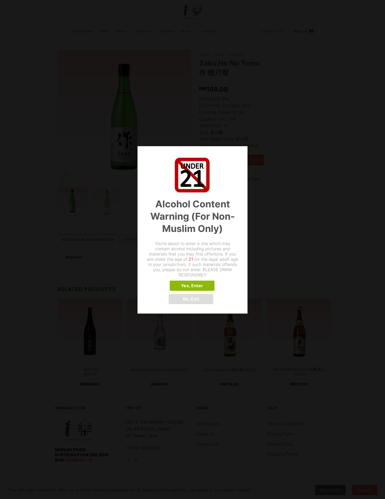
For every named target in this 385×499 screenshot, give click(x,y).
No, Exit (191, 299)
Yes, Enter (192, 285)
